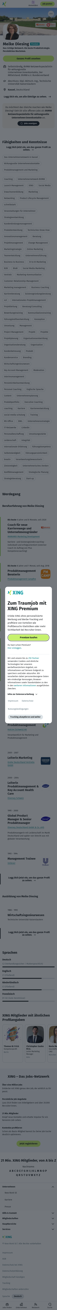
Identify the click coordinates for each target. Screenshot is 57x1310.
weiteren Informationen (25, 685)
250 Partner (33, 658)
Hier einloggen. (15, 648)
